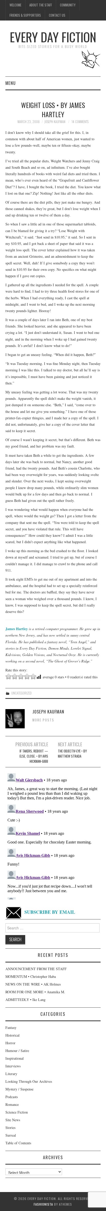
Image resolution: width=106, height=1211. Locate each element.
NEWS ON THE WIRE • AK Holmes (33, 984)
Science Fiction (16, 1112)
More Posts (43, 720)
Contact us (57, 15)
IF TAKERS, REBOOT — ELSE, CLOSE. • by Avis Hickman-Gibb (34, 756)
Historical (12, 1035)
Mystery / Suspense (19, 1089)
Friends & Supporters (25, 15)
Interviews (13, 1066)
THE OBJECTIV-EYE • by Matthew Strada (72, 754)
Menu (10, 83)
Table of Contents (18, 1142)
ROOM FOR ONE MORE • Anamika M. (35, 991)
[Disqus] (53, 835)
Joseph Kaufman (54, 121)
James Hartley (16, 628)
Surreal (10, 1135)
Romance (12, 1104)
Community (67, 5)
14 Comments (80, 121)
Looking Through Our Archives (28, 1081)
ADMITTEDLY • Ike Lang (25, 999)
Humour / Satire (17, 1050)
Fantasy (10, 1027)
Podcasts (11, 1096)
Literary (11, 1073)
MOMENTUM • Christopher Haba (30, 976)
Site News (12, 1119)
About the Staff (40, 5)
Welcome (15, 5)
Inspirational (14, 1058)
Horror (10, 1042)
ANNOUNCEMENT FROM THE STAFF (36, 968)
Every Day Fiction (53, 37)
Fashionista (43, 1204)
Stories (10, 1127)
